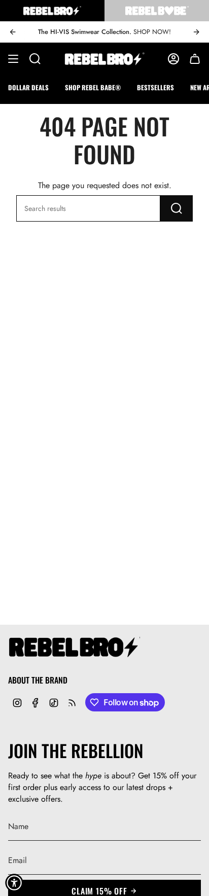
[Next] (196, 32)
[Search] (176, 208)
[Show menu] (13, 58)
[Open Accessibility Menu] (14, 883)
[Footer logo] (74, 647)
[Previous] (12, 32)
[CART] (194, 58)
